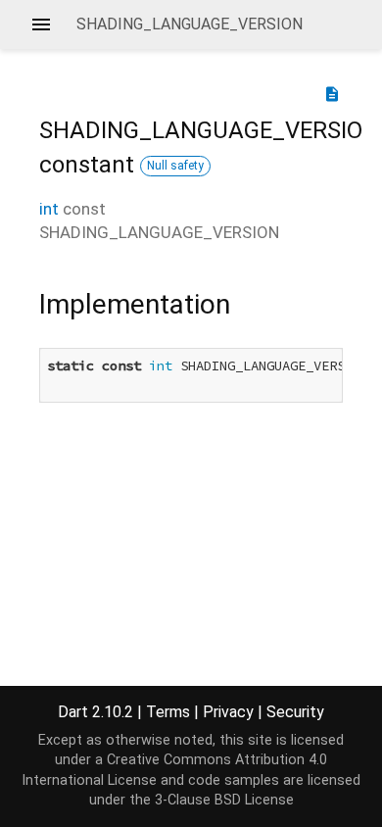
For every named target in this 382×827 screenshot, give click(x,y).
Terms (168, 712)
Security (295, 712)
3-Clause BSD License (224, 800)
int (49, 209)
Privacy (228, 712)
